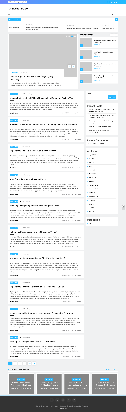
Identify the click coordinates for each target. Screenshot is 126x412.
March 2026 (92, 174)
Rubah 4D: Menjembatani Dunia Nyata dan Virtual (103, 77)
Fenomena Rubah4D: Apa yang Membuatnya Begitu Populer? (77, 385)
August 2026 (92, 155)
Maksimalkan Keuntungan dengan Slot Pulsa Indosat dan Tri (38, 258)
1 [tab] (67, 37)
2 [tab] (69, 37)
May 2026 (91, 166)
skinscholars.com (19, 8)
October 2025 (93, 193)
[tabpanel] (43, 61)
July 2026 (91, 159)
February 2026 (93, 178)
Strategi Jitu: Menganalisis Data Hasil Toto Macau (33, 341)
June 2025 (91, 208)
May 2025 (91, 212)
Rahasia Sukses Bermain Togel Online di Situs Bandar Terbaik (21, 385)
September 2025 (94, 197)
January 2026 (92, 181)
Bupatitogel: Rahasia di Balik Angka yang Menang (79, 28)
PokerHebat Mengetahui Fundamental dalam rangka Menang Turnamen (43, 124)
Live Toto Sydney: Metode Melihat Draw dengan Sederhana (49, 385)
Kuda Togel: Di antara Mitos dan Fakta (110, 28)
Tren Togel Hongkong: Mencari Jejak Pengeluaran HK (34, 205)
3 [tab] (72, 37)
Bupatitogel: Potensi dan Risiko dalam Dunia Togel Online (37, 286)
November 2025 (93, 189)
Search (90, 93)
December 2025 (93, 185)
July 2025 (91, 204)
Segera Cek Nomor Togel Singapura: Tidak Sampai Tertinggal (105, 385)
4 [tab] (75, 37)
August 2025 (92, 200)
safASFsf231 (67, 113)
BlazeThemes (62, 408)
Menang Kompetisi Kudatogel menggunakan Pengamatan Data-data (41, 313)
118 (29, 363)
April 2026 (92, 170)
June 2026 (91, 162)
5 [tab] (116, 369)
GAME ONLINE (14, 72)
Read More (13, 113)
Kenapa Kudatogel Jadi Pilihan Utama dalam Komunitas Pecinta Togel (42, 98)
